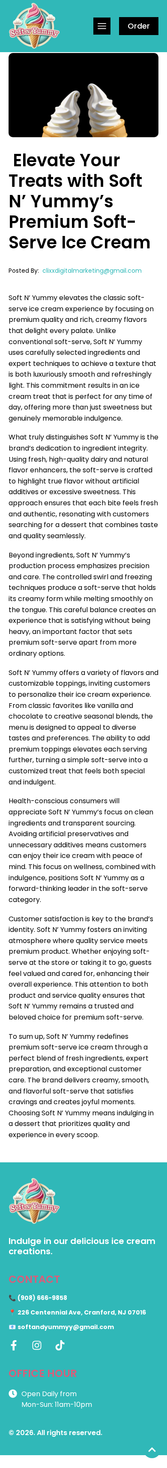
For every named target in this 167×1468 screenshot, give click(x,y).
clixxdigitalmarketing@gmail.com (92, 270)
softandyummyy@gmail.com (66, 1327)
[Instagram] (37, 1345)
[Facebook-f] (14, 1345)
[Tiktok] (60, 1345)
